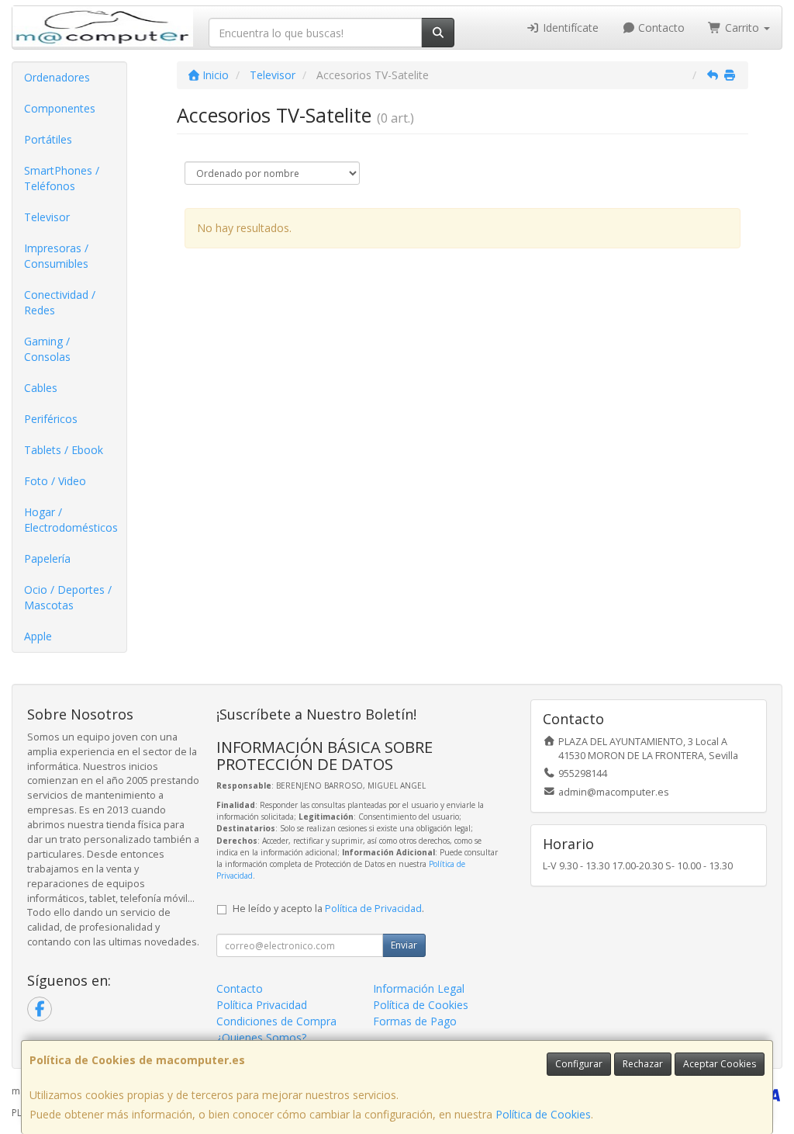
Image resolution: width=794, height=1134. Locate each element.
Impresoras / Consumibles (56, 256)
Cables (40, 387)
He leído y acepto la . (328, 908)
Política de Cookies (543, 1114)
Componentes (59, 108)
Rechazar (643, 1063)
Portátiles (48, 139)
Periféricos (51, 418)
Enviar (404, 945)
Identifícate (569, 27)
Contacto (660, 27)
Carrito (742, 27)
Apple (38, 636)
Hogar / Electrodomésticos (71, 520)
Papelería (47, 558)
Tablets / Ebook (63, 449)
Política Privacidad (261, 1004)
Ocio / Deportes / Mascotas (68, 597)
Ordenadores (57, 77)
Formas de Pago (415, 1021)
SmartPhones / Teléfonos (61, 178)
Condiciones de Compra (276, 1021)
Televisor (47, 217)
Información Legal (418, 988)
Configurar (578, 1063)
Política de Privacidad (373, 908)
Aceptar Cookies (719, 1063)
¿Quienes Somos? (261, 1037)
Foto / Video (55, 480)
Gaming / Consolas (47, 349)
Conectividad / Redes (59, 302)
